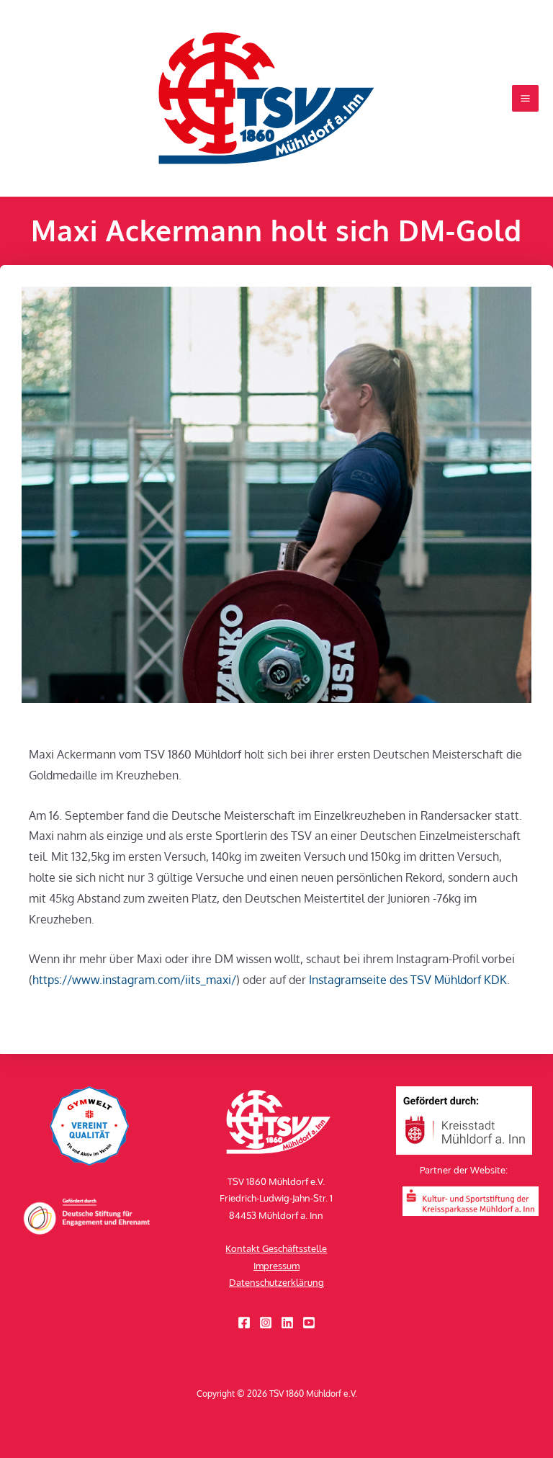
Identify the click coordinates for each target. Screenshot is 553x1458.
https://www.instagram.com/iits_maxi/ (134, 979)
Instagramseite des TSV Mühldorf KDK (408, 979)
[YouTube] (308, 1322)
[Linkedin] (287, 1322)
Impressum (276, 1265)
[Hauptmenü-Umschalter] (525, 98)
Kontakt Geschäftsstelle (276, 1248)
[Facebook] (244, 1322)
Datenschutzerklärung (276, 1282)
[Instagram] (265, 1322)
